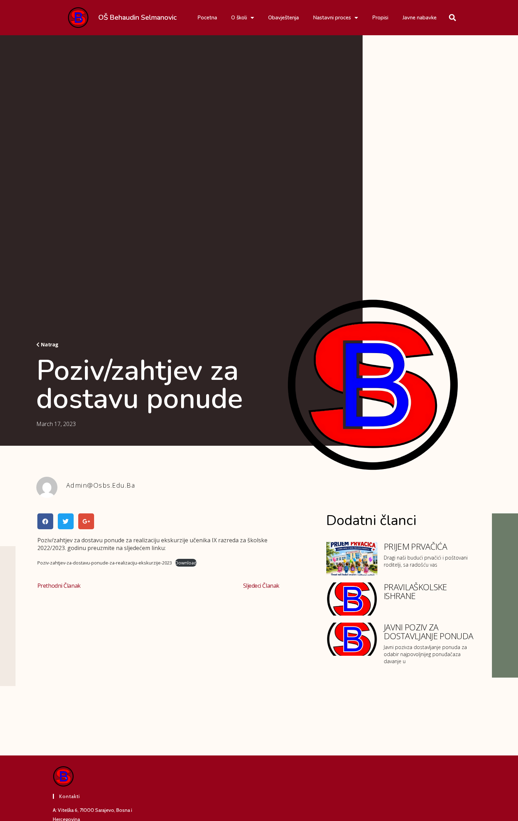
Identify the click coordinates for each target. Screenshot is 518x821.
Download (186, 563)
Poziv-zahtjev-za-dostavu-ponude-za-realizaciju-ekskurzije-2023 (104, 563)
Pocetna (207, 17)
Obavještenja (283, 17)
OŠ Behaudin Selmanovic (137, 17)
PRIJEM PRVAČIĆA (415, 546)
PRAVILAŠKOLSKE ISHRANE (415, 591)
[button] (47, 344)
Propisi (380, 17)
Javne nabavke (419, 17)
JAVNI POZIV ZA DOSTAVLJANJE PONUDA (428, 631)
